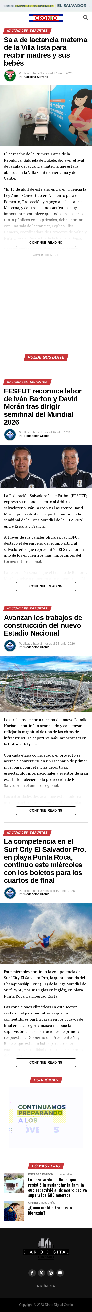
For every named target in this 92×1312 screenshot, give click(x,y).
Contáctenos (46, 1286)
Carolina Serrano (36, 77)
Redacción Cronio (36, 436)
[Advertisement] (46, 303)
